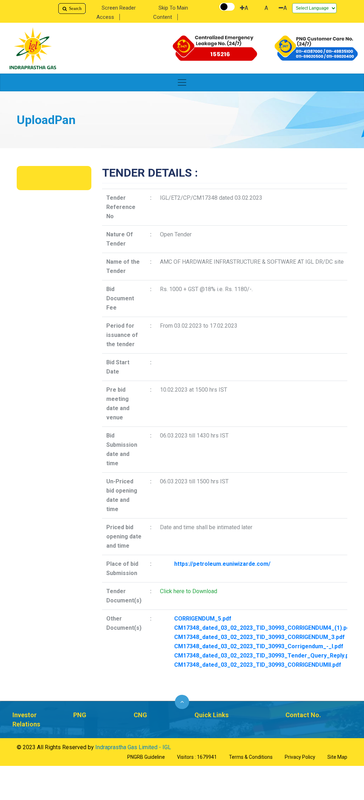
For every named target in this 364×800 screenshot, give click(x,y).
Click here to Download (188, 591)
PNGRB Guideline (146, 757)
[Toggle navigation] (182, 82)
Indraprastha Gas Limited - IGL (133, 747)
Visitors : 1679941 (197, 757)
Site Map (337, 757)
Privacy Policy (300, 757)
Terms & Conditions (251, 757)
